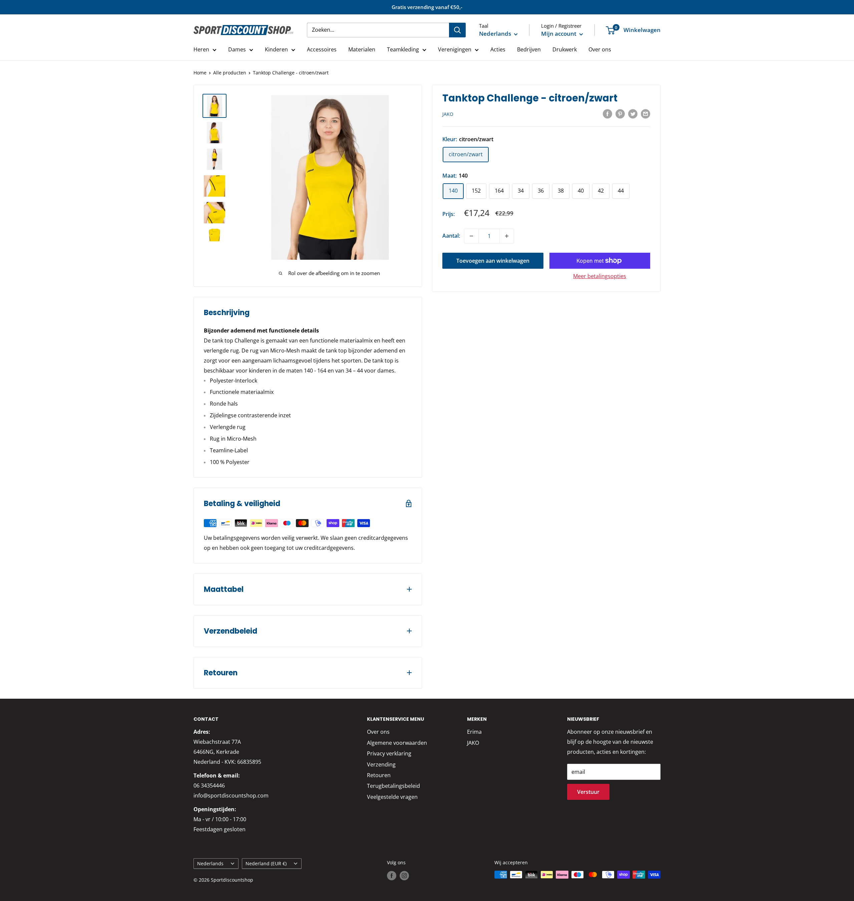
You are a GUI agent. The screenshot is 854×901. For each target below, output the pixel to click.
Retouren (379, 775)
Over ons (599, 49)
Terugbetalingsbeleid (393, 786)
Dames (237, 49)
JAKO (447, 114)
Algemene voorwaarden (397, 742)
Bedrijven (529, 49)
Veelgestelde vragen (392, 797)
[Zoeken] (457, 30)
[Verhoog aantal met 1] (507, 236)
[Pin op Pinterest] (620, 114)
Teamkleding (403, 49)
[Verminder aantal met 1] (471, 236)
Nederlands (210, 863)
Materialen (361, 49)
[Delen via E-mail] (645, 114)
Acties (497, 49)
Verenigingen (454, 49)
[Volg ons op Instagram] (404, 875)
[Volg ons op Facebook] (391, 875)
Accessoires (322, 49)
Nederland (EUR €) (266, 863)
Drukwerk (564, 49)
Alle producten (229, 72)
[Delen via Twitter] (632, 114)
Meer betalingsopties (599, 276)
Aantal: (451, 235)
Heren (201, 49)
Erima (474, 731)
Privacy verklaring (389, 753)
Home (199, 72)
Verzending (381, 764)
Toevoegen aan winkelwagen (492, 260)
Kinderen (276, 49)
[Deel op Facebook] (607, 114)
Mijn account (559, 33)
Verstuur (588, 792)
